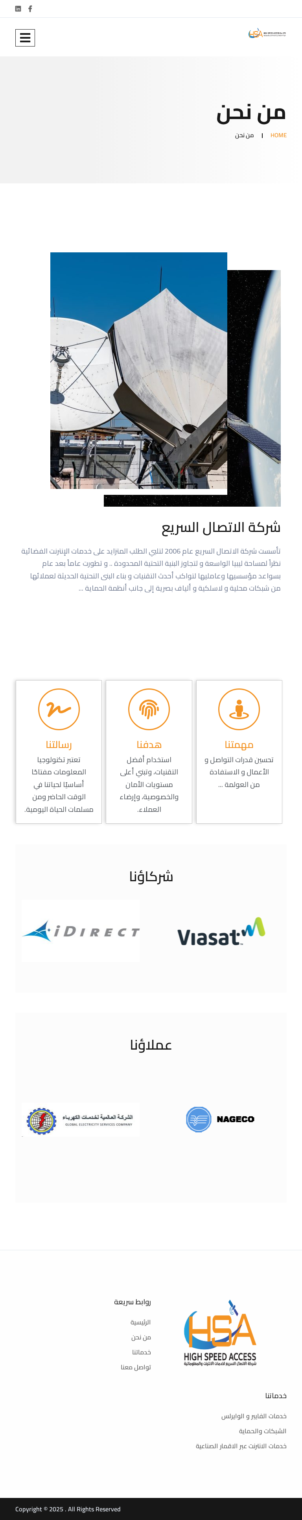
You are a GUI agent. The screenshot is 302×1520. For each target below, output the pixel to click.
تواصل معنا (136, 1367)
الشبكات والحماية (263, 1431)
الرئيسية (141, 1322)
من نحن (141, 1337)
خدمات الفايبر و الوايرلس (254, 1416)
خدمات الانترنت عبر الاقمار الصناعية (241, 1446)
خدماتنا (141, 1352)
